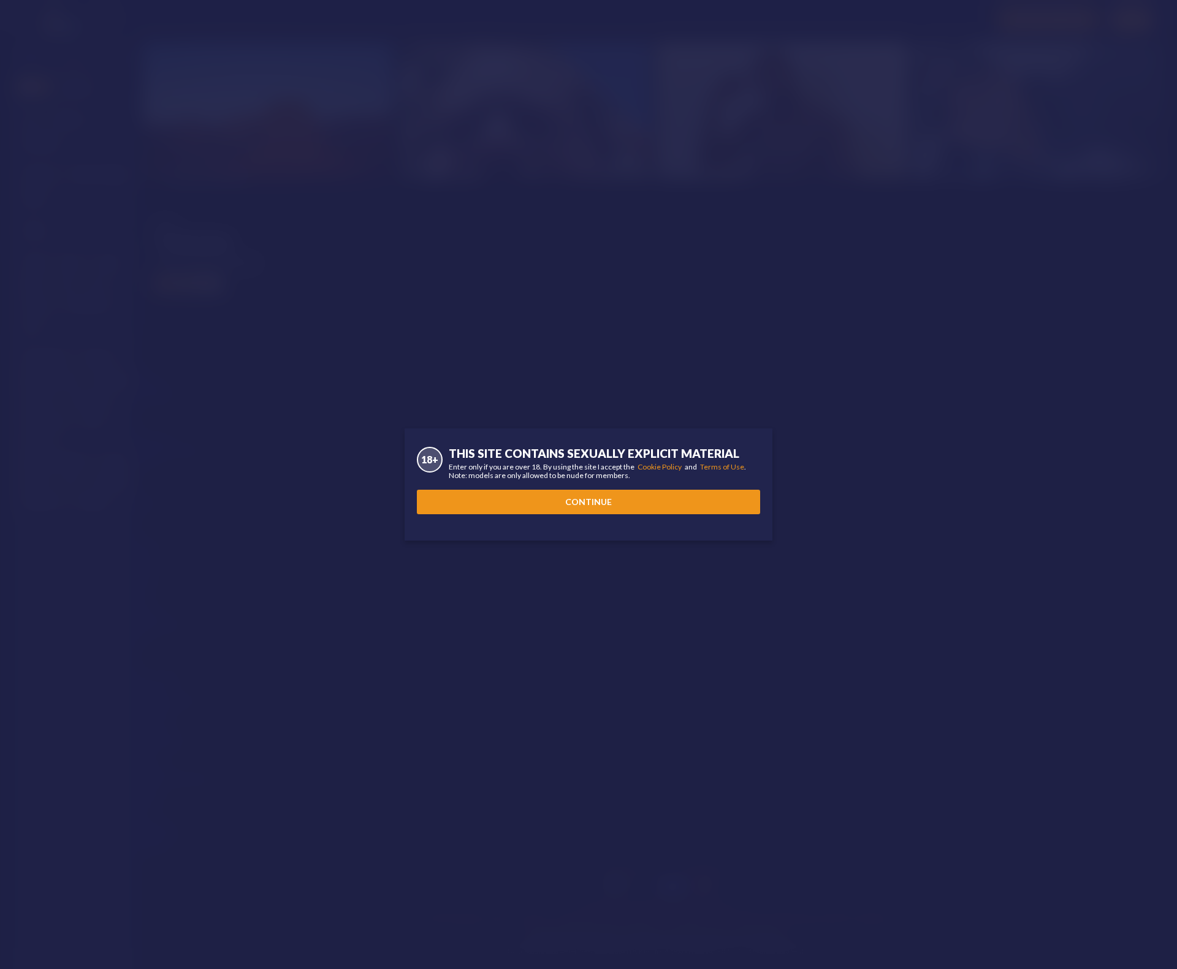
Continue (588, 501)
